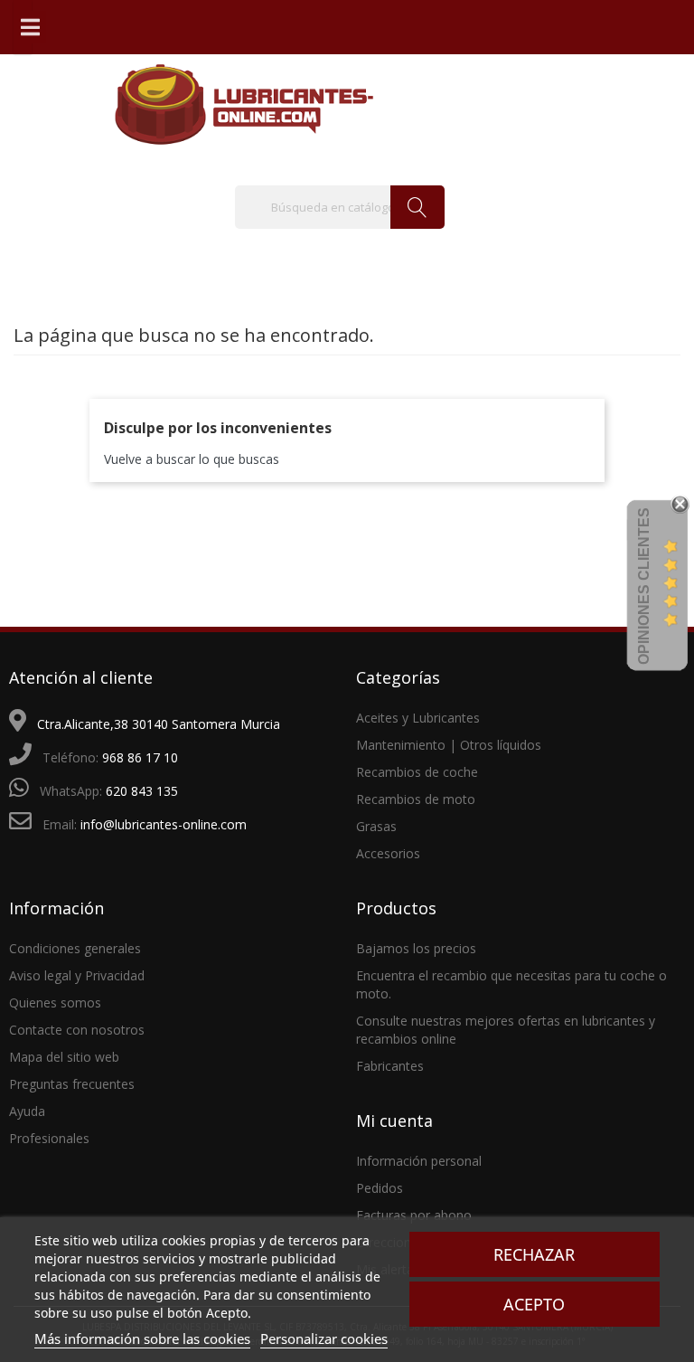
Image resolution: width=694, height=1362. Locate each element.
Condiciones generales (75, 948)
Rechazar (534, 1254)
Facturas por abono (414, 1215)
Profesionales (49, 1138)
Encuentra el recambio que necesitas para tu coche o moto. (511, 984)
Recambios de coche (417, 771)
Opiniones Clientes (644, 586)
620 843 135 (142, 790)
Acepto (534, 1304)
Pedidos (379, 1187)
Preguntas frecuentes (72, 1083)
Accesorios (388, 853)
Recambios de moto (415, 799)
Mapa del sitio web (64, 1056)
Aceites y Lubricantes (418, 717)
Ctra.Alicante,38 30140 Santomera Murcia (158, 724)
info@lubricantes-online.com (163, 824)
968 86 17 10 (140, 757)
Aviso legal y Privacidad (77, 975)
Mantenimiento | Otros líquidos (448, 744)
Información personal (419, 1160)
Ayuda (27, 1111)
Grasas (376, 826)
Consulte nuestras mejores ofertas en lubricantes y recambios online (505, 1029)
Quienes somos (55, 1002)
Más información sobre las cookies (142, 1338)
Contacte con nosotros (77, 1029)
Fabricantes (390, 1065)
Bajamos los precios (416, 948)
